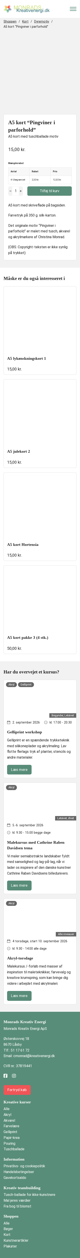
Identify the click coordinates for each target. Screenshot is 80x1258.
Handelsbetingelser (19, 1172)
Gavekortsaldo (15, 1178)
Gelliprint (10, 1132)
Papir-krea (12, 1138)
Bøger (8, 1229)
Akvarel (9, 1120)
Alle (7, 1109)
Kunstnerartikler (16, 1240)
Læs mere (19, 770)
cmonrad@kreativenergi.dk (34, 1056)
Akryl (7, 1115)
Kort (25, 21)
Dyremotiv (41, 21)
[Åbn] (73, 8)
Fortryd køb (17, 1090)
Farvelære (11, 1126)
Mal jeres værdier (17, 1200)
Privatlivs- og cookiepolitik (24, 1166)
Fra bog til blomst (17, 1206)
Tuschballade (14, 1149)
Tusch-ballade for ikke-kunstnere (29, 1195)
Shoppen (10, 21)
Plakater (10, 1246)
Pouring (9, 1143)
